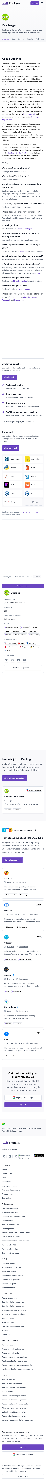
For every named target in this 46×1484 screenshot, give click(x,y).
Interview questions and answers (16, 1241)
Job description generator (13, 1302)
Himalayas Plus (8, 1263)
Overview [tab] (5, 39)
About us (5, 1169)
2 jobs (39, 1033)
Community (7, 1173)
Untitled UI (36, 1468)
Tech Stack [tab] (40, 39)
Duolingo (8, 801)
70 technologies (20, 281)
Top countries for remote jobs (14, 1357)
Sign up (23, 1104)
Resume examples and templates (16, 1233)
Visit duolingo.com (21, 668)
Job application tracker (12, 1267)
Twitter (34, 297)
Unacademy (10, 1007)
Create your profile (10, 1208)
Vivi (6, 1039)
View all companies (12, 860)
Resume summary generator (14, 1396)
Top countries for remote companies (17, 1365)
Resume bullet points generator (15, 1400)
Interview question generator (14, 1310)
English (23, 1476)
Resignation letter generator (14, 1416)
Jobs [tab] (14, 39)
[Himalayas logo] (11, 3)
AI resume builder (9, 1271)
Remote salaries (8, 1345)
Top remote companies (23, 830)
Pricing (5, 1330)
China (22, 643)
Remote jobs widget (10, 1249)
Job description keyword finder (15, 1387)
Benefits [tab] (30, 39)
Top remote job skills (10, 1353)
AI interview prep (9, 1283)
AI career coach (8, 1287)
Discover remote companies (14, 1216)
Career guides (8, 1228)
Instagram (18, 300)
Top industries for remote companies (17, 1369)
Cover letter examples (11, 1237)
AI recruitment (8, 1318)
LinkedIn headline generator (14, 1412)
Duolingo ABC (29, 114)
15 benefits (22, 251)
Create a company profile (13, 1326)
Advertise (6, 1334)
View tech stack (10, 448)
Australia (32, 643)
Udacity (8, 943)
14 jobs (39, 936)
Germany (36, 647)
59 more (35, 502)
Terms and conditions (11, 1190)
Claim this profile (23, 586)
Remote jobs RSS (9, 1245)
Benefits (9, 882)
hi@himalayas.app (9, 1149)
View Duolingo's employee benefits (16, 422)
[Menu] (42, 3)
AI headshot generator (11, 1279)
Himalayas (7, 577)
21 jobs (39, 904)
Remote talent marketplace (13, 1314)
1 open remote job (24, 229)
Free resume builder (10, 1392)
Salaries (8, 914)
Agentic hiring (8, 1322)
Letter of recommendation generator (17, 1420)
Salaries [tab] (21, 39)
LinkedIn (26, 297)
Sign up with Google (24, 1097)
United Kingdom (12, 647)
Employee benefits (9, 1186)
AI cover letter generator (12, 1275)
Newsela (8, 910)
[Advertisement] (23, 50)
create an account (30, 512)
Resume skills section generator (15, 1404)
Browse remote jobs (10, 1212)
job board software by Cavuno (15, 1468)
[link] (7, 576)
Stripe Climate (16, 1131)
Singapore (25, 647)
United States (11, 643)
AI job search (7, 1220)
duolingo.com (25, 289)
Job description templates (13, 1306)
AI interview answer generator (14, 1408)
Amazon (8, 975)
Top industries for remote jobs (14, 1361)
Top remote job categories (13, 1349)
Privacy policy (8, 1194)
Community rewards (10, 1253)
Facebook (6, 300)
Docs (4, 1178)
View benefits (9, 377)
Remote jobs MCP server (12, 1383)
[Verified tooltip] (13, 975)
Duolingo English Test (17, 153)
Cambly (8, 878)
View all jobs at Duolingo (14, 778)
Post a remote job (9, 1298)
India (8, 650)
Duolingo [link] (37, 577)
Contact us (6, 1198)
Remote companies (22, 577)
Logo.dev (22, 1471)
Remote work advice (10, 1224)
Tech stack (22, 882)
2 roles (37, 273)
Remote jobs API (9, 1379)
